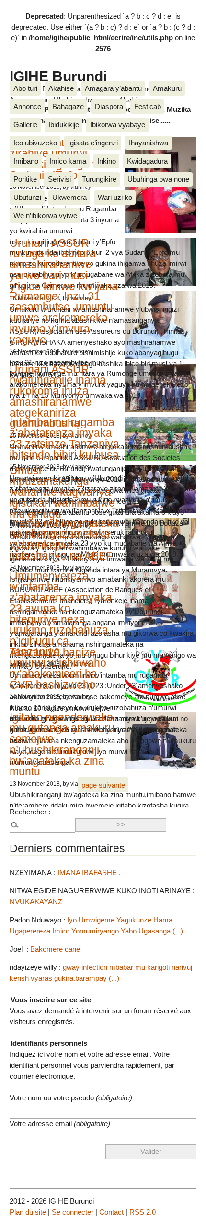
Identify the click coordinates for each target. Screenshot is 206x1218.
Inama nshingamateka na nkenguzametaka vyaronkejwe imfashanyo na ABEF (64, 539)
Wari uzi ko (115, 197)
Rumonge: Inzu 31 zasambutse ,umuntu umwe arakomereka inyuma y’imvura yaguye (61, 318)
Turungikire (99, 179)
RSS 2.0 (142, 1212)
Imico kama (67, 161)
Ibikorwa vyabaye (117, 125)
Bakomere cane (55, 949)
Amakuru (167, 88)
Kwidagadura (147, 161)
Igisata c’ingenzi (93, 143)
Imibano (25, 161)
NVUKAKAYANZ (36, 902)
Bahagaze (68, 106)
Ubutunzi (27, 197)
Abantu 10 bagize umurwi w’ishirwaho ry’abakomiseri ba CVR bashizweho (58, 668)
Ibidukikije (63, 125)
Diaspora (109, 106)
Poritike (25, 179)
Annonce (27, 106)
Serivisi (59, 179)
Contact (111, 1212)
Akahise (61, 88)
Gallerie (25, 125)
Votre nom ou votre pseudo (71, 1098)
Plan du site (28, 1212)
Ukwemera (69, 197)
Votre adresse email (60, 1123)
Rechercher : (30, 812)
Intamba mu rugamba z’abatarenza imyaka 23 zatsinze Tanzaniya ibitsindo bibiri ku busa (64, 438)
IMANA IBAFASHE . (89, 872)
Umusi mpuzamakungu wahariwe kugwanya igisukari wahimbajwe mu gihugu (62, 492)
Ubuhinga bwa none (158, 179)
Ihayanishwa (148, 143)
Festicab (147, 106)
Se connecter (72, 1212)
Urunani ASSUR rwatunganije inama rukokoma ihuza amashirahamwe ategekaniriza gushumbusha (58, 396)
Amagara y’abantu (113, 88)
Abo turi (25, 88)
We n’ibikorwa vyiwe (45, 215)
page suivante (103, 785)
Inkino (106, 161)
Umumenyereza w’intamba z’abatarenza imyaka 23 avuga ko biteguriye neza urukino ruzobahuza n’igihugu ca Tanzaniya (61, 614)
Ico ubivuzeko (35, 143)
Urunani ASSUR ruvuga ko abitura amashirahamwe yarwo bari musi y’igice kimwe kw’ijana (64, 265)
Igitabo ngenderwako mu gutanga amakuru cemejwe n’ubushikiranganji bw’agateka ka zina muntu (62, 744)
